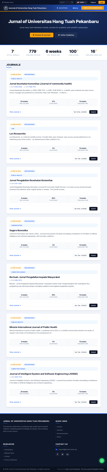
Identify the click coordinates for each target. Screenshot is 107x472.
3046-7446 (18, 377)
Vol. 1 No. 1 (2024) (81, 255)
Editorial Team (9, 453)
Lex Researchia (18, 133)
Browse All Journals (42, 35)
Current (59, 427)
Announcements (62, 433)
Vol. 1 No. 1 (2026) (81, 158)
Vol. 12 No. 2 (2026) (80, 112)
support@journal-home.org (68, 449)
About (59, 437)
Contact (7, 456)
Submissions (8, 449)
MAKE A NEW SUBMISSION (92, 8)
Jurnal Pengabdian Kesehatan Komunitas (31, 180)
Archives (60, 430)
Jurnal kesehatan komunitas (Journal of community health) (41, 83)
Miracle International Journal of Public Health (33, 327)
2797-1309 (18, 183)
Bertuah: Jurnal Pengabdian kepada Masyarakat (35, 277)
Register (93, 2)
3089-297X (18, 280)
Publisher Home (8, 2)
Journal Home (63, 8)
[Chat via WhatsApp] (101, 460)
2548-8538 (18, 87)
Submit (93, 112)
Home (76, 8)
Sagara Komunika (19, 230)
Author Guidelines (67, 35)
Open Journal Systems (73, 469)
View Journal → (15, 112)
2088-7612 (32, 87)
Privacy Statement (10, 460)
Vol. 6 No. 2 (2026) (80, 209)
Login (101, 2)
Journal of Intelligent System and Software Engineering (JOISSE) (44, 374)
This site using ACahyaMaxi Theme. (92, 469)
